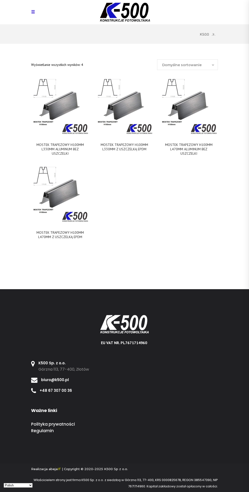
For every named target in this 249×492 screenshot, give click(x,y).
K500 (204, 34)
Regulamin (42, 431)
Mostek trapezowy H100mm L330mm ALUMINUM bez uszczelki (60, 149)
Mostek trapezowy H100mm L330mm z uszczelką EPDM (124, 147)
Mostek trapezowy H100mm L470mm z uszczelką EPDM (60, 234)
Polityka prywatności (53, 424)
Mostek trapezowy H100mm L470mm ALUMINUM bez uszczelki (189, 149)
